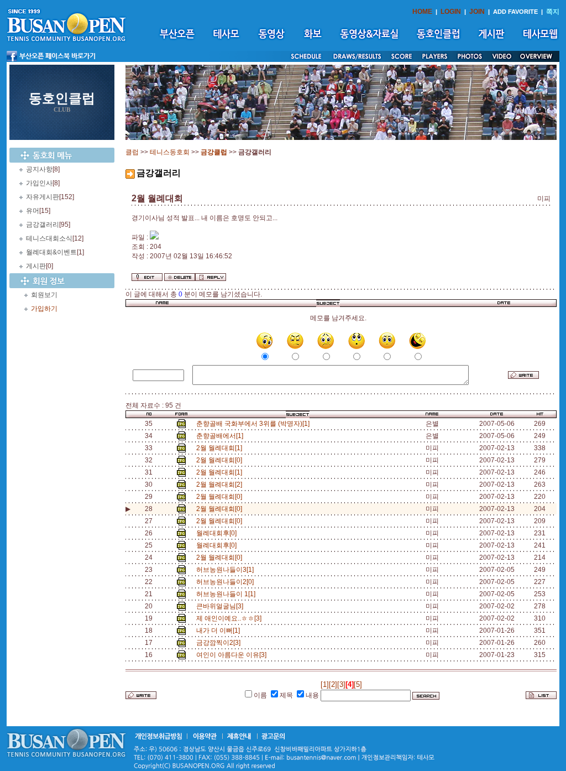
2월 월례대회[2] (220, 484)
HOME (422, 11)
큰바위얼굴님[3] (221, 606)
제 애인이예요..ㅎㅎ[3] (230, 618)
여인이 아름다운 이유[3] (233, 655)
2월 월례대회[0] (220, 460)
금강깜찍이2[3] (220, 643)
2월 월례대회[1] (220, 448)
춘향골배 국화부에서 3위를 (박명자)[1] (254, 424)
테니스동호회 (170, 152)
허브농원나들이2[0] (226, 582)
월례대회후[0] (218, 533)
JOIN (477, 11)
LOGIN (451, 11)
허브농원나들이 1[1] (227, 594)
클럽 (132, 152)
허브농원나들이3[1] (226, 570)
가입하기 (44, 308)
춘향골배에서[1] (221, 436)
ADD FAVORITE (515, 11)
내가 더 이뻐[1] (219, 630)
